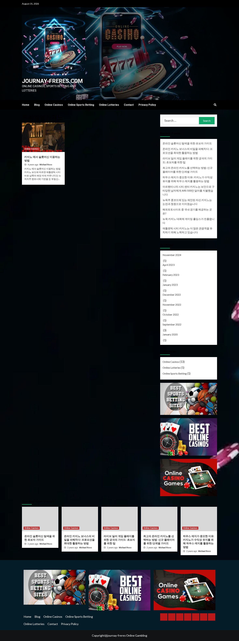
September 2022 (172, 324)
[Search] (215, 105)
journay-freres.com (52, 81)
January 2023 (170, 284)
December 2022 (172, 294)
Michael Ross (46, 165)
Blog (37, 104)
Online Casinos (54, 104)
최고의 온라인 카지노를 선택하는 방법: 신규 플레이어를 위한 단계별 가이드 (187, 169)
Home (25, 104)
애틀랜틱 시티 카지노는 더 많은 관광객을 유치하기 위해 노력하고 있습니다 (187, 230)
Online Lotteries (109, 104)
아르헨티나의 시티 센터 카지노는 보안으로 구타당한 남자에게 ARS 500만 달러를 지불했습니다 (188, 190)
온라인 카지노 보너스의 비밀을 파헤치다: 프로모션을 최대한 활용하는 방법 (187, 150)
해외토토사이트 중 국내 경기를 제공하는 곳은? (187, 211)
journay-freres (116, 635)
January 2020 (170, 334)
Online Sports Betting (81, 104)
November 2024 (172, 254)
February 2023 (171, 274)
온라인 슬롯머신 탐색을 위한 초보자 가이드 (187, 143)
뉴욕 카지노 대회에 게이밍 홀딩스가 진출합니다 (188, 220)
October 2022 (171, 314)
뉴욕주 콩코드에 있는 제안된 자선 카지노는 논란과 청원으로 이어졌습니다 (187, 201)
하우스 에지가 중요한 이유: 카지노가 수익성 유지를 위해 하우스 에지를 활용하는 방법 (187, 179)
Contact (129, 104)
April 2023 (168, 264)
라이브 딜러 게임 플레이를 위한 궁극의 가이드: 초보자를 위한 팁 (187, 160)
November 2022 (172, 304)
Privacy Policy (147, 104)
